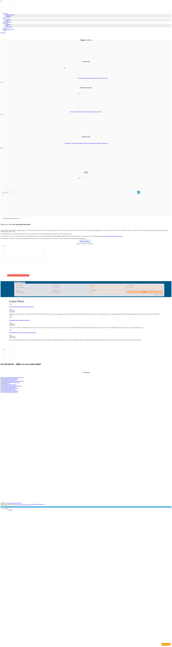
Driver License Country (131, 285)
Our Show (5, 13)
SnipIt (7, 25)
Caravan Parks (9, 26)
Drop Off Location (56, 285)
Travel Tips (5, 23)
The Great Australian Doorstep (15, 503)
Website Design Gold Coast (38, 504)
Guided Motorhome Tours (8, 29)
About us (8, 17)
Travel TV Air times (10, 14)
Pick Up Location (19, 285)
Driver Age (92, 285)
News (4, 18)
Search (145, 291)
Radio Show (8, 15)
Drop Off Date (55, 290)
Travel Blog (8, 19)
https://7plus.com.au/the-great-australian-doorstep (112, 236)
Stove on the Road (7, 22)
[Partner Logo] (86, 377)
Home (4, 12)
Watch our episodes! (84, 241)
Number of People (93, 290)
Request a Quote (158, 294)
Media (7, 20)
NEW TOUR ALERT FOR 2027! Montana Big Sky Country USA (21, 306)
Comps (4, 28)
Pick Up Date (18, 290)
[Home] (3, 32)
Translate (11, 510)
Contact (5, 30)
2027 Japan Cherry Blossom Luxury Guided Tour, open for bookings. (22, 332)
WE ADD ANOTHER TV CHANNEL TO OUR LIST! (19, 320)
